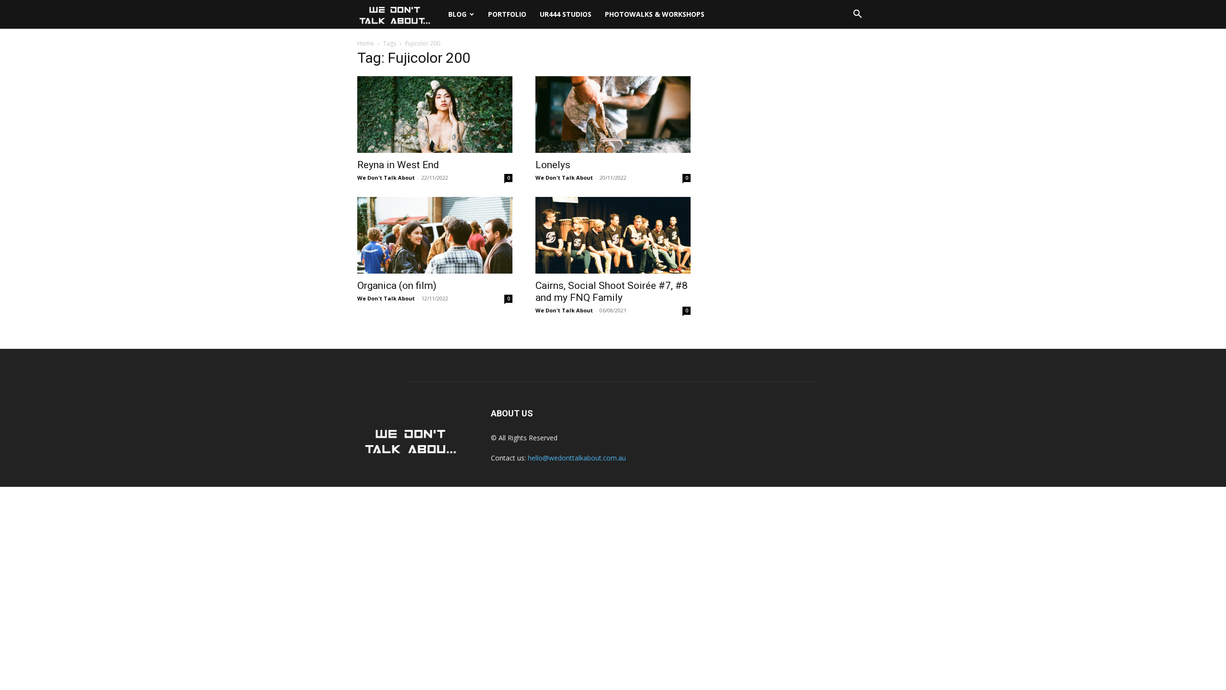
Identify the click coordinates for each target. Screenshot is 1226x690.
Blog (457, 14)
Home (365, 43)
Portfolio (507, 14)
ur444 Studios (565, 14)
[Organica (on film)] (434, 235)
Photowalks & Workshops (654, 14)
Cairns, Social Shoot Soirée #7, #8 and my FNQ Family (611, 291)
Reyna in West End (398, 165)
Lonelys (552, 165)
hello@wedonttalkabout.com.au (577, 457)
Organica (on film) (396, 285)
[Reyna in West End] (434, 114)
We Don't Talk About (386, 177)
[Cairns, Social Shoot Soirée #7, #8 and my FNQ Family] (613, 235)
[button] (857, 15)
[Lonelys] (613, 114)
